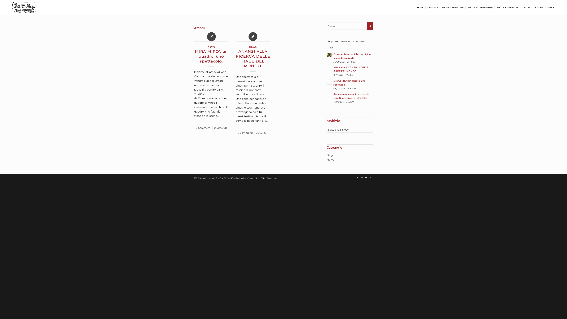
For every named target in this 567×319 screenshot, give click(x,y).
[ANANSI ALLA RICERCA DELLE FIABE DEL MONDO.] (253, 36)
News (211, 46)
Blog (330, 155)
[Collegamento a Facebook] (357, 177)
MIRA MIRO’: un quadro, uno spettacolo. (211, 56)
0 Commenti (203, 127)
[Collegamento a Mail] (370, 177)
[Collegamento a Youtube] (366, 177)
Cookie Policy (272, 178)
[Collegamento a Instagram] (362, 177)
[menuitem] (420, 7)
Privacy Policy (260, 178)
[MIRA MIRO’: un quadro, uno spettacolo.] (211, 36)
